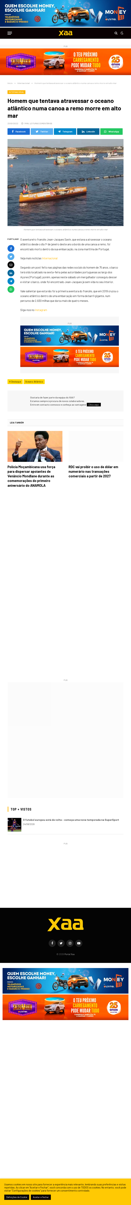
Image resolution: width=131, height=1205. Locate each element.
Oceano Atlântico (34, 381)
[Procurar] (116, 33)
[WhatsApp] (11, 289)
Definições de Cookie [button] (16, 1197)
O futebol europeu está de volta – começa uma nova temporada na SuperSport (71, 819)
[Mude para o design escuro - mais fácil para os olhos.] (121, 33)
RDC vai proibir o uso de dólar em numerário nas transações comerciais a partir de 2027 (93, 471)
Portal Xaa (69, 954)
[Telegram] (11, 281)
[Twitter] (11, 256)
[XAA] (65, 33)
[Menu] (10, 33)
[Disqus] (65, 538)
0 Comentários (45, 123)
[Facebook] (11, 248)
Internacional (16, 92)
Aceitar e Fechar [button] (41, 1197)
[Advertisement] (65, 869)
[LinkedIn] (11, 273)
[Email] (11, 264)
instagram (41, 310)
